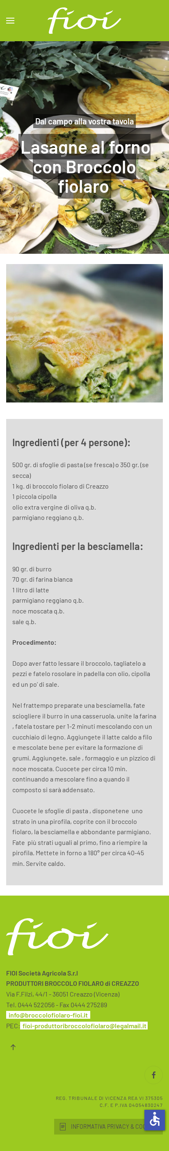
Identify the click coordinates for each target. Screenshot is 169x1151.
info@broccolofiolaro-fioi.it (48, 1015)
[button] (10, 20)
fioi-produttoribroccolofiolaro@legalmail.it (84, 1025)
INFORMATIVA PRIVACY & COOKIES (114, 1126)
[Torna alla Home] (84, 20)
